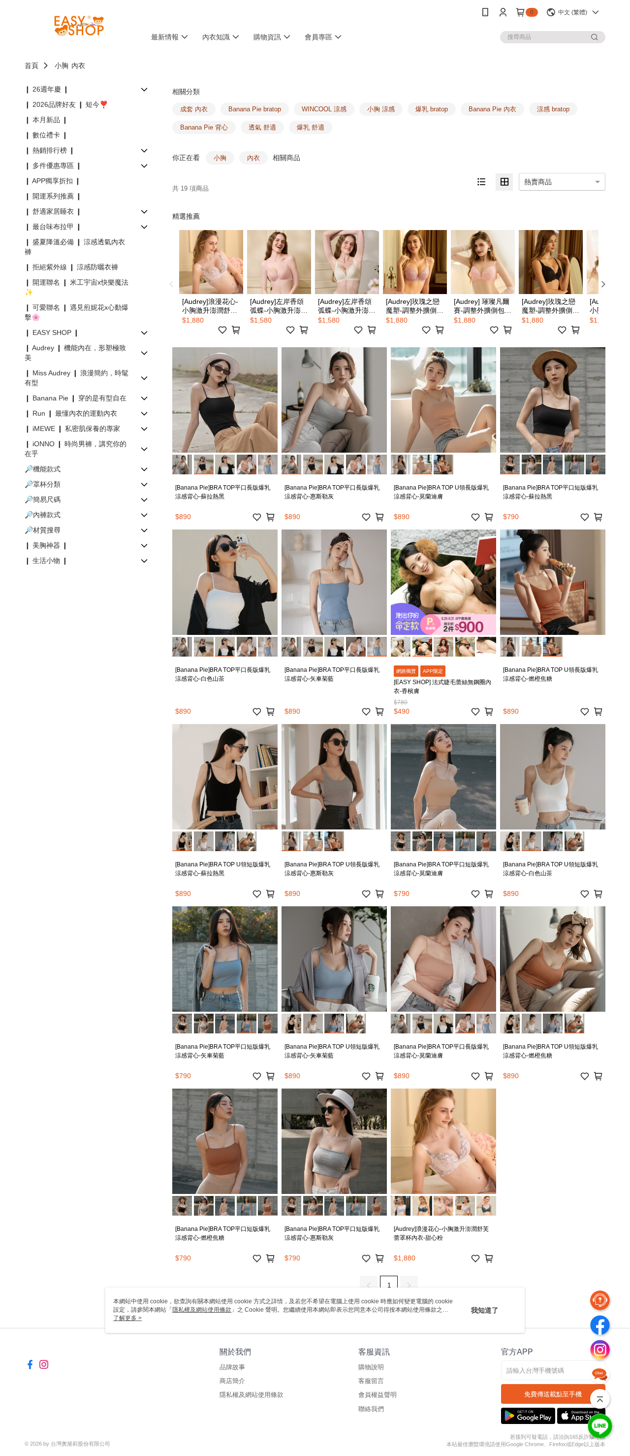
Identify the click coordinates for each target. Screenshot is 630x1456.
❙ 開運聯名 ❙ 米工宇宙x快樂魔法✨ (76, 287)
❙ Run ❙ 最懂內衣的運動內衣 (71, 413)
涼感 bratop (553, 109)
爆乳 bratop (431, 109)
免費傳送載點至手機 (553, 1394)
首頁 (31, 65)
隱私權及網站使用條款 (252, 1394)
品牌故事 (232, 1367)
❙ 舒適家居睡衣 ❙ (53, 211)
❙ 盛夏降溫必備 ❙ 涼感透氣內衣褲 (75, 247)
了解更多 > (127, 1318)
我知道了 (485, 1310)
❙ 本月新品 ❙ (46, 120)
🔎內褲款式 (43, 515)
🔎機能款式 (43, 469)
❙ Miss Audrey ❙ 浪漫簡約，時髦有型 (76, 378)
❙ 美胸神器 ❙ (46, 545)
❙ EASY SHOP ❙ (52, 332)
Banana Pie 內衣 (492, 109)
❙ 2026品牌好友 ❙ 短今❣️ (66, 104)
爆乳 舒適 (310, 127)
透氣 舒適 (262, 127)
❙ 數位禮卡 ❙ (46, 135)
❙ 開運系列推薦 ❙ (53, 196)
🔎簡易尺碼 (43, 499)
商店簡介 (232, 1381)
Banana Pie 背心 (204, 127)
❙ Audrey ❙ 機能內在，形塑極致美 (75, 353)
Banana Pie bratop (254, 109)
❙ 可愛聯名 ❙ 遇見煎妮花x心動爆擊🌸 (76, 312)
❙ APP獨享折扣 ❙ (53, 181)
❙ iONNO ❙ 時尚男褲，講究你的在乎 (75, 449)
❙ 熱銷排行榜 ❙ (50, 150)
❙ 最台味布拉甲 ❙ (53, 227)
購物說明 (371, 1367)
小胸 (61, 65)
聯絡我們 (371, 1409)
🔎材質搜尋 (43, 530)
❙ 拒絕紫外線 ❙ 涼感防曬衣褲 (71, 267)
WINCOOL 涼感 (324, 109)
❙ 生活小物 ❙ (46, 560)
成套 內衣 (194, 109)
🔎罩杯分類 (43, 484)
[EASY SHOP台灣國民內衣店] (79, 26)
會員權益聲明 (377, 1394)
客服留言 (371, 1381)
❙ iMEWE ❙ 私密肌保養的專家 (72, 428)
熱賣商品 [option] (538, 182)
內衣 (78, 65)
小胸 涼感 (381, 109)
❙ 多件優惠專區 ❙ (53, 165)
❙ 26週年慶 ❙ (47, 89)
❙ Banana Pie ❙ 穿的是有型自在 (75, 398)
